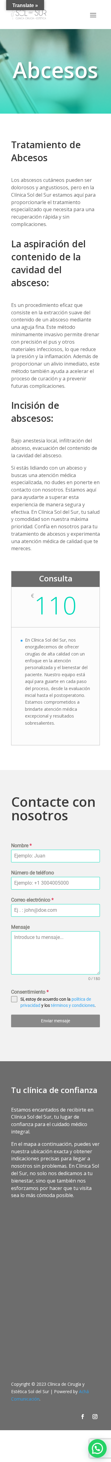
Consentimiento (30, 992)
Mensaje (20, 927)
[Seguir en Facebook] (83, 1417)
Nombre (21, 845)
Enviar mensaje (55, 1020)
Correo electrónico (32, 900)
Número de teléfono (32, 873)
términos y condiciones (73, 1005)
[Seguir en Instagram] (95, 1417)
